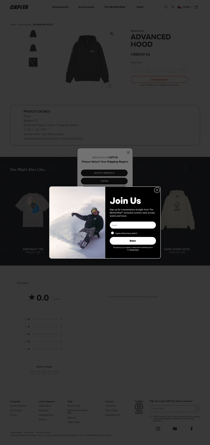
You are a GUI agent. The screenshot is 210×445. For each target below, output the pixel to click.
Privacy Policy (134, 250)
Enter (133, 240)
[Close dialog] (157, 190)
